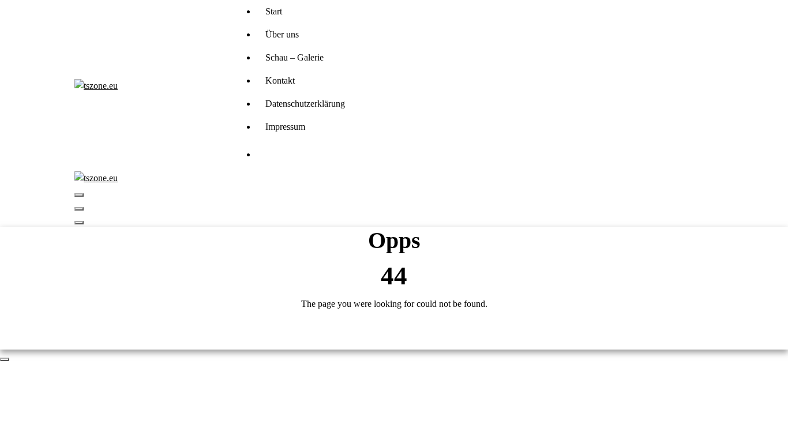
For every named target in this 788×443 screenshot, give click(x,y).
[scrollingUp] (4, 359)
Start (273, 11)
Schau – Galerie (294, 57)
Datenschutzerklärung (305, 103)
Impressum (285, 127)
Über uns (282, 34)
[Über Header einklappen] (79, 222)
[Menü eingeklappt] (79, 195)
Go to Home (394, 334)
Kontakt (280, 80)
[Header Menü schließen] (79, 209)
